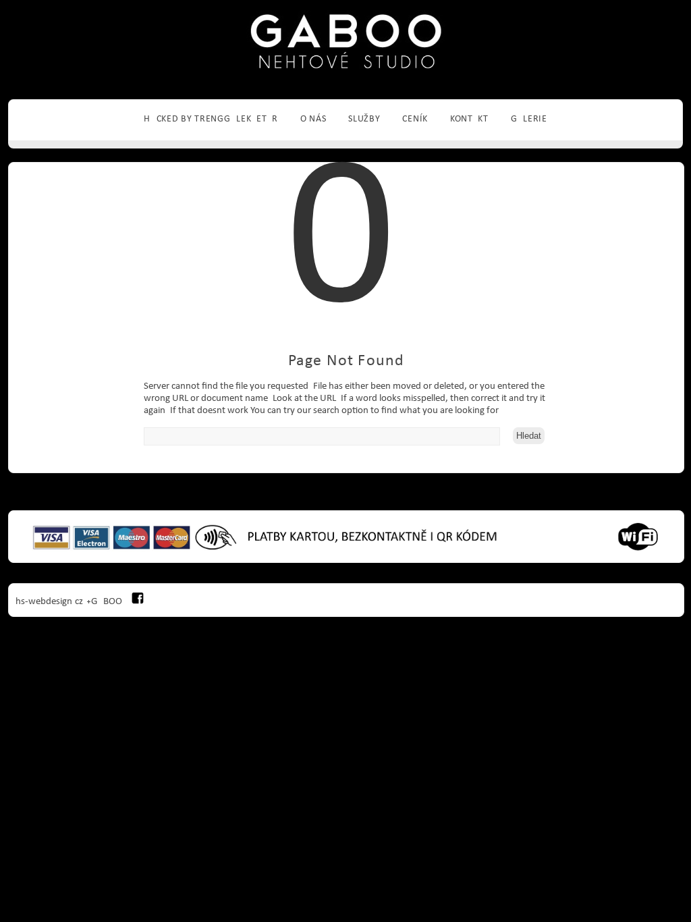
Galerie (529, 119)
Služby (364, 119)
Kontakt (469, 119)
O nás (313, 119)
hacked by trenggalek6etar (211, 119)
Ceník (415, 119)
